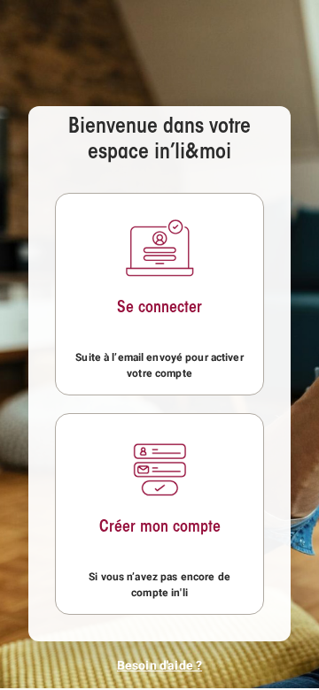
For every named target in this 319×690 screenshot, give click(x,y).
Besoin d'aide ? (159, 665)
